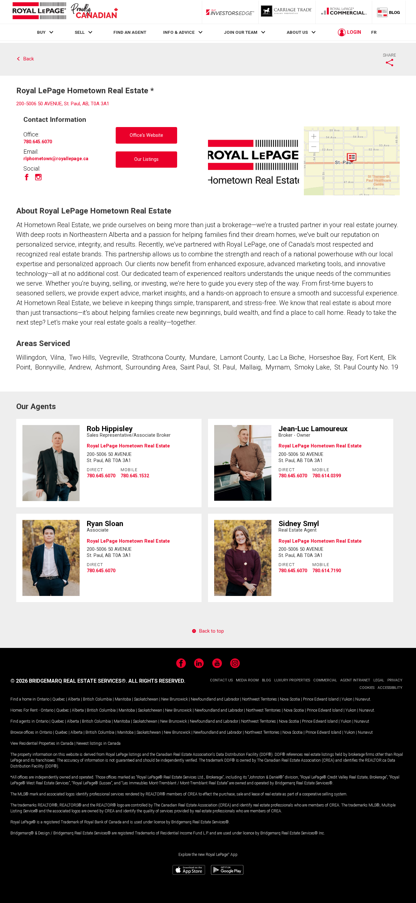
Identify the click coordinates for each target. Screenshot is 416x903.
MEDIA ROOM (247, 680)
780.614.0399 (326, 475)
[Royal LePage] (65, 12)
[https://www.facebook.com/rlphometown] (26, 179)
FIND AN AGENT (129, 32)
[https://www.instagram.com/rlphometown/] (38, 179)
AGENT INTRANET (355, 680)
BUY (41, 32)
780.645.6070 (37, 141)
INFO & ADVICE (179, 32)
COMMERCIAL (325, 680)
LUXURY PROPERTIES (292, 680)
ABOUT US (297, 32)
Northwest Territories (259, 699)
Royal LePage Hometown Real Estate (128, 446)
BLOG (266, 680)
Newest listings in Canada (98, 743)
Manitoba (123, 699)
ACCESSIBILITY (390, 688)
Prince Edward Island (321, 699)
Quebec (58, 699)
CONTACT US (221, 680)
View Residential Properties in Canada (41, 743)
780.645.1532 (135, 475)
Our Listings (146, 159)
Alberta (74, 699)
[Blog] (388, 12)
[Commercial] (344, 12)
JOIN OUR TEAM (240, 32)
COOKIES (366, 688)
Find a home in (23, 699)
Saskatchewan (146, 699)
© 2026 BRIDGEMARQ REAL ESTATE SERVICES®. (68, 681)
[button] (314, 136)
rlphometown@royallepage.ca (55, 158)
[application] (352, 160)
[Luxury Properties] (287, 12)
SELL (79, 32)
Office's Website (146, 135)
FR (374, 32)
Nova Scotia (290, 699)
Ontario (43, 699)
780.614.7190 (326, 570)
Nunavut (362, 699)
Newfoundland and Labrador (215, 699)
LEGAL (378, 680)
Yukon (347, 699)
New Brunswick (174, 699)
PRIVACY (394, 680)
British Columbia (97, 699)
